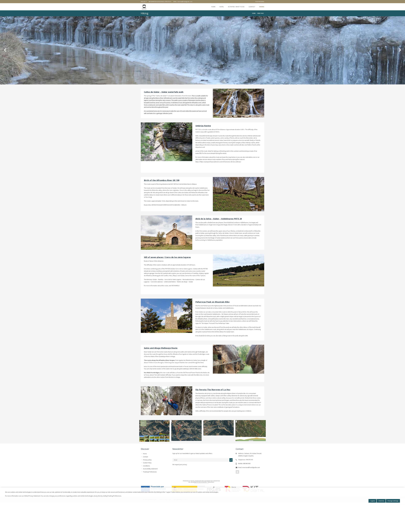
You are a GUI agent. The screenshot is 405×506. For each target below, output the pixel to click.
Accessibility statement (150, 469)
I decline (381, 501)
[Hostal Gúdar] (144, 7)
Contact (252, 7)
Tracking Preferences (150, 472)
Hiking (261, 7)
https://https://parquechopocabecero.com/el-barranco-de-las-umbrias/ (218, 162)
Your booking (259, 1)
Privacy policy (147, 460)
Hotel (221, 7)
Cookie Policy (147, 463)
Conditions (146, 466)
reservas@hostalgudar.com (184, 1)
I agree (372, 501)
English (143, 1)
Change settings (392, 501)
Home (213, 7)
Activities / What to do (236, 7)
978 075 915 (168, 1)
